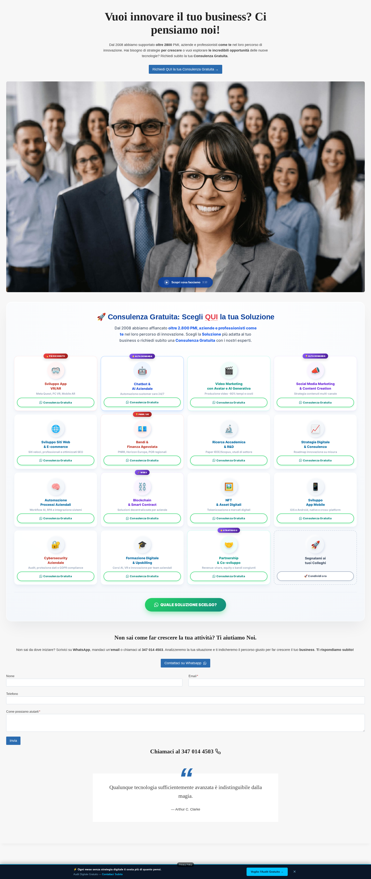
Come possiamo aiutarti (23, 711)
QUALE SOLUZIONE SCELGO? (188, 604)
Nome (10, 676)
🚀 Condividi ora (315, 576)
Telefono (12, 693)
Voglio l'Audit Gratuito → (267, 871)
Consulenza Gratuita (57, 402)
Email (193, 676)
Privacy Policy (185, 864)
